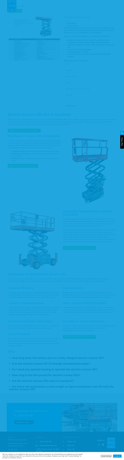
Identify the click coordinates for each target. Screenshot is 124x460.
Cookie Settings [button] (106, 456)
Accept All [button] (117, 456)
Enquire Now (122, 142)
